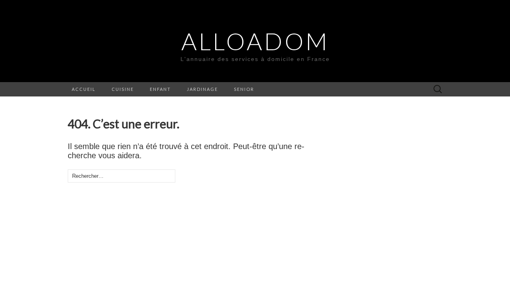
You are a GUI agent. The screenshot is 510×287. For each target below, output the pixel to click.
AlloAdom (255, 41)
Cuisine (123, 89)
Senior (244, 89)
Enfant (160, 89)
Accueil (84, 89)
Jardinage (202, 89)
